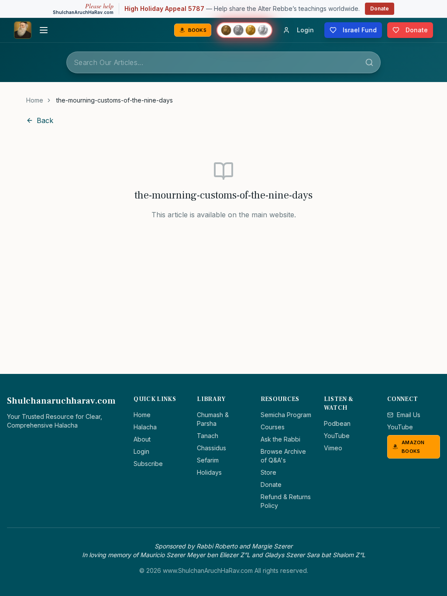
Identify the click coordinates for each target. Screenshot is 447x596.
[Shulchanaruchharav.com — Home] (22, 30)
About (142, 439)
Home (34, 100)
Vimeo (333, 448)
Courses (273, 427)
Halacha (145, 427)
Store (268, 472)
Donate (379, 8)
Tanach (207, 435)
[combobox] (223, 62)
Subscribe (148, 463)
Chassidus (211, 448)
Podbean (337, 423)
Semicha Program (286, 414)
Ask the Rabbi (280, 439)
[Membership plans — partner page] (244, 30)
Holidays (209, 472)
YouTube (337, 435)
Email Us (408, 414)
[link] (114, 100)
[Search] (369, 62)
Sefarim (208, 460)
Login (141, 451)
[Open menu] (44, 30)
